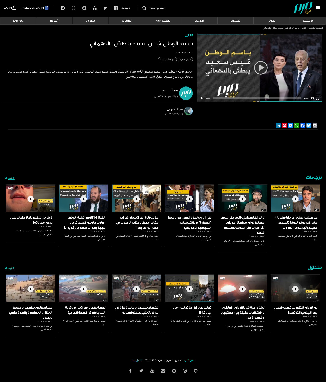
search (144, 8)
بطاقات (126, 20)
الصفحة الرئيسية (315, 28)
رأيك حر (54, 20)
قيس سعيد (185, 60)
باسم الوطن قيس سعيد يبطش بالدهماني (281, 28)
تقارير (271, 20)
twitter (105, 8)
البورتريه (18, 20)
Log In (8, 7)
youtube (95, 8)
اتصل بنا (137, 360)
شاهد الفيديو (295, 198)
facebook (116, 8)
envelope (163, 371)
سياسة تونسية (167, 60)
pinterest (196, 371)
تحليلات (235, 20)
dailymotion (84, 8)
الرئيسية (308, 20)
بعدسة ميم (163, 20)
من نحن (188, 360)
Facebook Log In (33, 7)
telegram (62, 8)
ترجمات (199, 20)
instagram (73, 8)
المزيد (11, 178)
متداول (90, 20)
